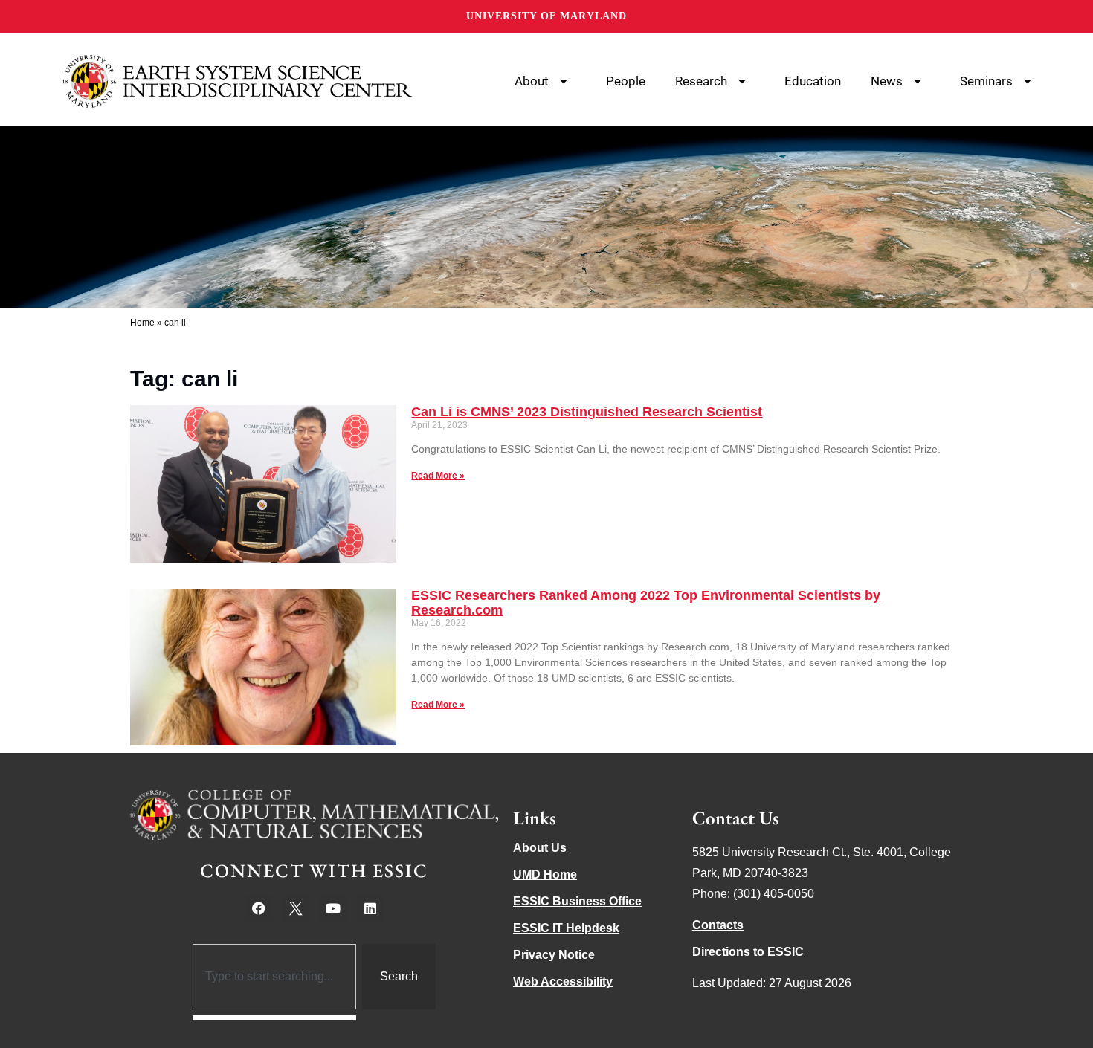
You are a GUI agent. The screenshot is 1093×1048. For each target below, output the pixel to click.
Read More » (438, 475)
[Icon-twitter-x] (296, 908)
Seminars (986, 81)
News (887, 81)
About (532, 81)
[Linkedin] (370, 908)
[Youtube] (333, 908)
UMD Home (545, 874)
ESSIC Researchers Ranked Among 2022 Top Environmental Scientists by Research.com (645, 603)
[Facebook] (258, 908)
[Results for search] (275, 1017)
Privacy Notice (554, 954)
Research (701, 81)
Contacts (718, 925)
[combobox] (275, 976)
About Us (540, 847)
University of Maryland (546, 16)
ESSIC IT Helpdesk (566, 928)
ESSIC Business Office (577, 901)
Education (812, 81)
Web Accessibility (563, 981)
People (625, 81)
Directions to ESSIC (748, 951)
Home (142, 322)
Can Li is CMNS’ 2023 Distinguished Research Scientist (586, 411)
